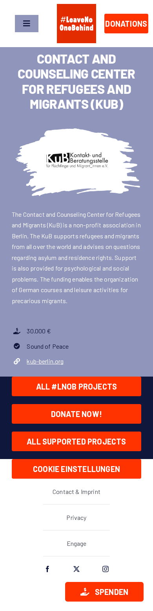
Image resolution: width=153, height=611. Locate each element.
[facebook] (47, 569)
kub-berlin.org (45, 361)
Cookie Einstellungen (76, 469)
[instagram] (105, 569)
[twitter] (76, 569)
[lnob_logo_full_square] (76, 7)
